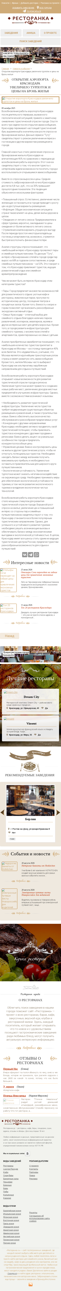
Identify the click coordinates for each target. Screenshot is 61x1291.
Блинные (7, 1185)
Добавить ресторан (29, 3)
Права (32, 1175)
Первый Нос (10, 1069)
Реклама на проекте (50, 3)
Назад (9, 636)
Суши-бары (8, 1175)
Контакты (33, 1169)
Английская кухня (11, 1236)
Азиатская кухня (11, 1230)
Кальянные (8, 1195)
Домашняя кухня (11, 1227)
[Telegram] (30, 554)
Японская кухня (10, 1217)
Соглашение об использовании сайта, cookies (39, 1218)
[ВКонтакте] (24, 554)
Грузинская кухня (11, 1240)
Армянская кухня (11, 1233)
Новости (5, 3)
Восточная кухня (11, 1220)
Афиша (15, 3)
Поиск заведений (31, 41)
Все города (46, 8)
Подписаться (34, 11)
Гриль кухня (8, 1224)
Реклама (33, 1179)
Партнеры (33, 1172)
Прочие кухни (9, 1243)
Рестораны (8, 1166)
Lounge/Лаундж (10, 1169)
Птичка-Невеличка (14, 1095)
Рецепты (33, 1213)
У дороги (8, 1086)
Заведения (11, 33)
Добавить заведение (23, 8)
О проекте (50, 33)
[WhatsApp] (36, 554)
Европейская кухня (12, 1211)
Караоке (7, 1198)
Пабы (5, 1192)
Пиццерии (7, 1182)
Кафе (5, 1172)
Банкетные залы (11, 1179)
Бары (5, 1188)
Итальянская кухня (12, 1214)
